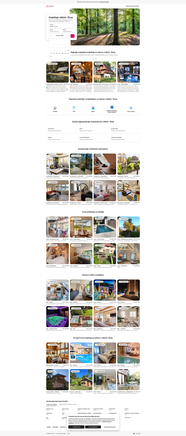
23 (68, 50)
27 (59, 53)
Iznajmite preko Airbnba (132, 6)
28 (62, 53)
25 (53, 53)
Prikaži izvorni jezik (104, 2)
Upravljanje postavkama (110, 427)
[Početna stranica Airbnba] (50, 6)
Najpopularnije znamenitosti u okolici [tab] (68, 404)
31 (51, 56)
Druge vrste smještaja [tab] (51, 404)
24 (51, 53)
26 (56, 53)
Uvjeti (68, 433)
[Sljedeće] (96, 58)
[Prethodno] (90, 58)
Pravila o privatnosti (61, 433)
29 (65, 53)
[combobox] (61, 26)
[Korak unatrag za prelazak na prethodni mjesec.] (51, 35)
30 (68, 53)
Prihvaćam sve (76, 427)
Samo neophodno (93, 427)
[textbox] (55, 31)
